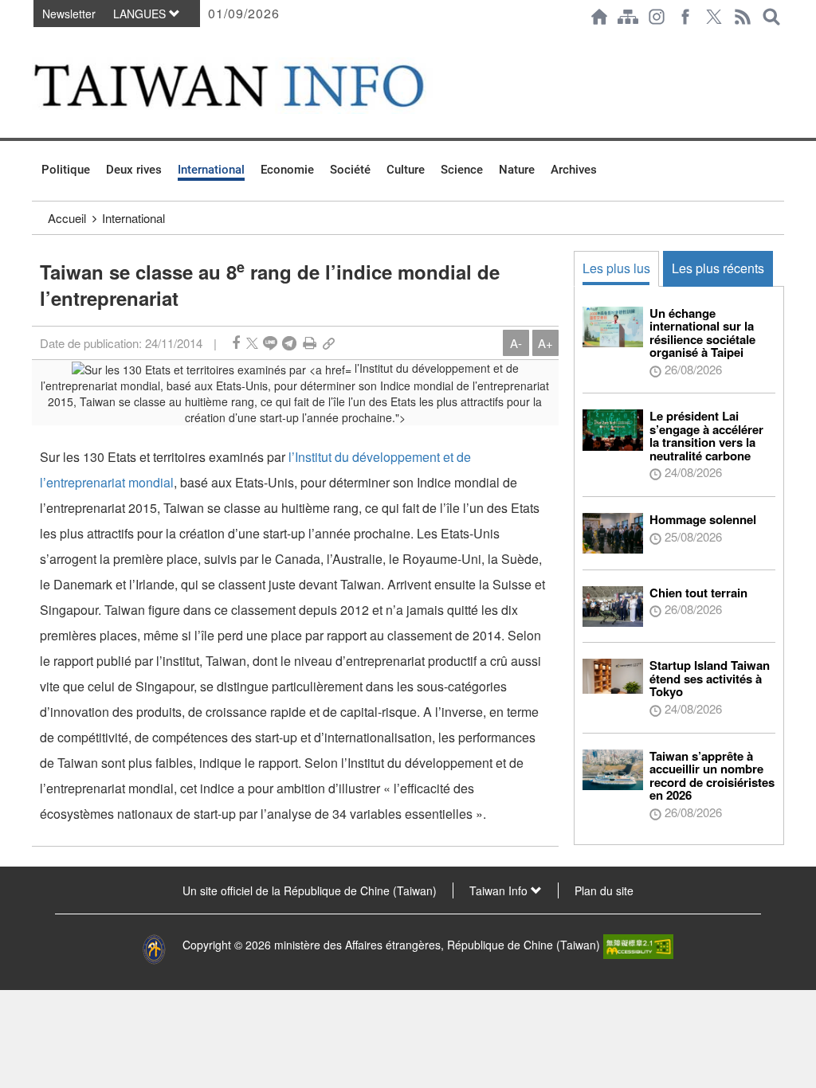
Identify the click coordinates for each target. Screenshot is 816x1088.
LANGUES (141, 14)
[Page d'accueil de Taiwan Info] (599, 16)
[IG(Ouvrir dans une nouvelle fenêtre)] (656, 16)
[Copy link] (328, 343)
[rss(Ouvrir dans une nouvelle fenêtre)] (742, 16)
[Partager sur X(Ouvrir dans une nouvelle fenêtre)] (252, 343)
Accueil (67, 217)
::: (36, 41)
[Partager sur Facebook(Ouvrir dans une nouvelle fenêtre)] (236, 343)
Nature (517, 169)
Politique (65, 169)
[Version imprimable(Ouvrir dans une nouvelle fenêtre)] (309, 343)
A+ (545, 343)
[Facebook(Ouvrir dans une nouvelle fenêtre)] (685, 16)
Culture (405, 169)
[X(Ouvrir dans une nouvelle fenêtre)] (714, 16)
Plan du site (604, 890)
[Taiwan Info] (254, 85)
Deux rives (134, 169)
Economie (287, 169)
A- (516, 343)
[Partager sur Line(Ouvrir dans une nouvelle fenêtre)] (270, 343)
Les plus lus (616, 268)
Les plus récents (718, 268)
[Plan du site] (628, 16)
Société (350, 169)
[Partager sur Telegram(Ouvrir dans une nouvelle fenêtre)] (289, 343)
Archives (574, 169)
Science (462, 169)
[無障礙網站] (638, 945)
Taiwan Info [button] (500, 890)
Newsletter (69, 14)
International (211, 169)
